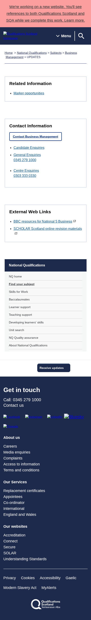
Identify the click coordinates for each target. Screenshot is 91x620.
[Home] (26, 35)
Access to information (21, 464)
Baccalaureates (19, 299)
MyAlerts (48, 588)
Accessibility (50, 578)
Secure (9, 547)
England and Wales (19, 514)
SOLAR (9, 553)
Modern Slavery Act (19, 588)
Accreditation (14, 535)
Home (9, 52)
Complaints (12, 458)
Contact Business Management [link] (35, 136)
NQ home (15, 276)
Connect (10, 541)
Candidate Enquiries (29, 147)
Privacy (9, 578)
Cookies (28, 578)
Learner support (19, 307)
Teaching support (20, 314)
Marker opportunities (29, 93)
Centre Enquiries (26, 170)
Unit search (16, 330)
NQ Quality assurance (23, 337)
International (13, 508)
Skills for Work (18, 291)
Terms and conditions (21, 470)
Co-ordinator (14, 503)
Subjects (56, 52)
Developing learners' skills (26, 322)
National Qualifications (32, 52)
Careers (10, 446)
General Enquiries (27, 155)
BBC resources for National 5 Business (43, 221)
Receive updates (52, 368)
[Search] (81, 36)
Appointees (12, 497)
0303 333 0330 (25, 176)
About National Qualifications (28, 345)
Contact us (13, 405)
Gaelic (71, 578)
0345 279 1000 (25, 160)
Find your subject (21, 284)
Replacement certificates (24, 491)
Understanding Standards (25, 559)
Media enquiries (16, 452)
